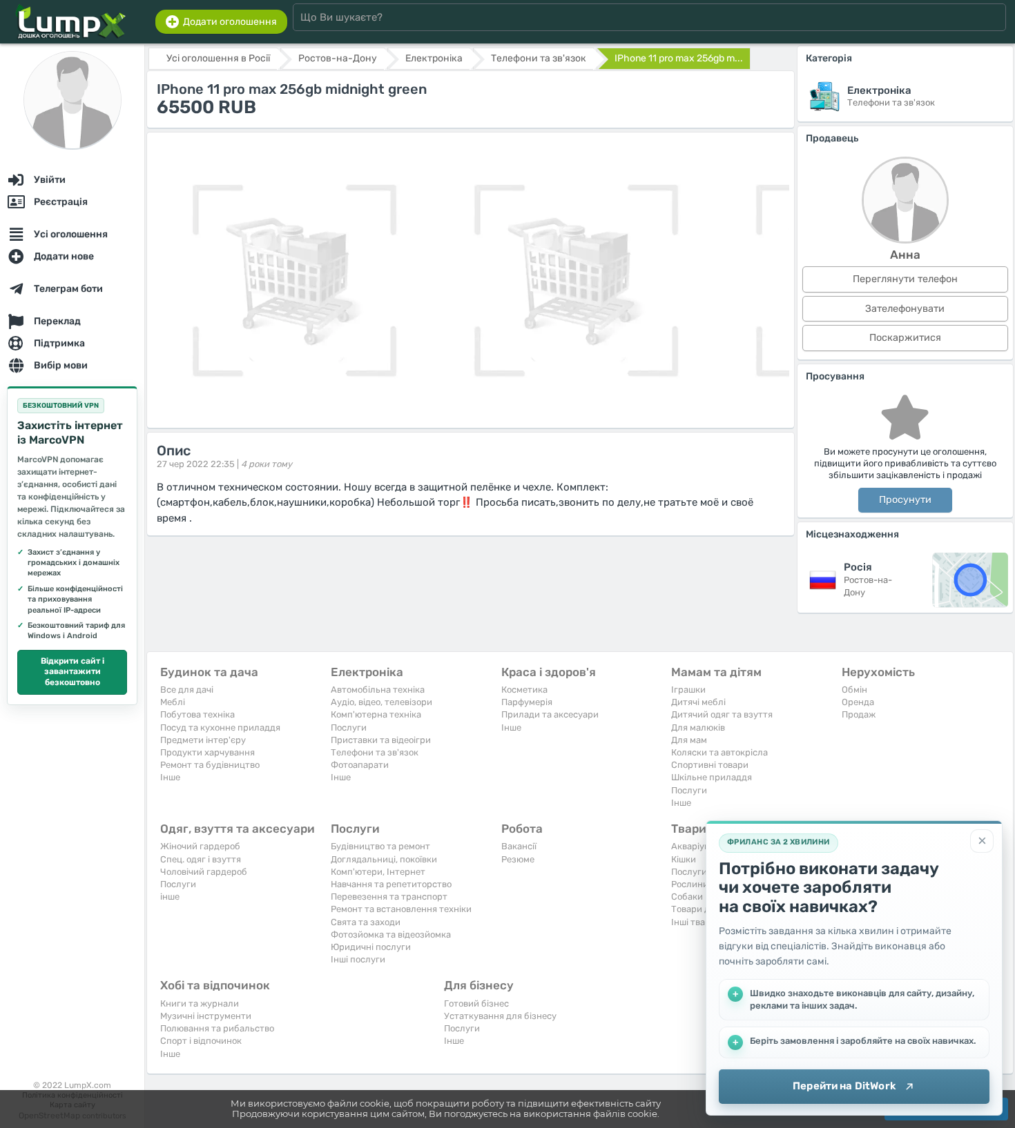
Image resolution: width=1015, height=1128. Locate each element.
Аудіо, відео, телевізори (381, 702)
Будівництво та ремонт (380, 846)
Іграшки (688, 689)
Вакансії (518, 846)
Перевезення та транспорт (389, 896)
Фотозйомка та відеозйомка (391, 934)
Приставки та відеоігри (381, 740)
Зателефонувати (905, 309)
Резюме (517, 859)
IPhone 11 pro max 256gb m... (679, 58)
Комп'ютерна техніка (376, 714)
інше (170, 896)
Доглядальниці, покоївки (384, 859)
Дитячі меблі (698, 702)
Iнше (170, 777)
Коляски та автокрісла (719, 752)
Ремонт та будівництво (210, 765)
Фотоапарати (360, 765)
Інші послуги (358, 959)
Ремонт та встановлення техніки (401, 909)
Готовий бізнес (476, 1003)
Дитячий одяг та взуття (722, 714)
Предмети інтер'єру (203, 740)
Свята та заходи (365, 922)
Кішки (683, 859)
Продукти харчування (207, 752)
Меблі (172, 702)
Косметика (524, 689)
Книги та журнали (199, 1003)
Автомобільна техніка (378, 689)
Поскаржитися (905, 338)
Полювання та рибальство (217, 1028)
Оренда (858, 702)
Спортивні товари (709, 765)
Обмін (854, 689)
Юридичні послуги (371, 947)
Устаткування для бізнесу (500, 1016)
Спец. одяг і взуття (200, 859)
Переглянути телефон (905, 279)
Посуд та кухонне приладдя (220, 727)
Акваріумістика (704, 846)
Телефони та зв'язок (374, 752)
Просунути (905, 500)
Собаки (687, 896)
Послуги (349, 727)
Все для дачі (186, 689)
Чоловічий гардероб (203, 872)
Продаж (859, 714)
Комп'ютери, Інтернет (378, 872)
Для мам (689, 740)
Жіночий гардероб (200, 846)
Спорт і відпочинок (201, 1041)
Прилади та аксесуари (550, 714)
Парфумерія (526, 702)
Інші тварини (699, 922)
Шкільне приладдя (711, 777)
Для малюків (698, 727)
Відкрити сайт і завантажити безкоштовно (72, 671)
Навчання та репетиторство (391, 884)
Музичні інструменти (205, 1016)
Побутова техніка (197, 714)
